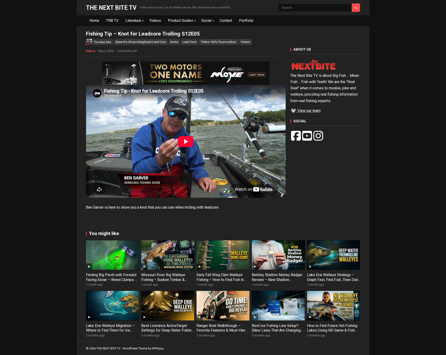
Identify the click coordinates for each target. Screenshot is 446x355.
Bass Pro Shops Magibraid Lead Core (141, 42)
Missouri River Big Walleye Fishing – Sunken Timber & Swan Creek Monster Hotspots (166, 280)
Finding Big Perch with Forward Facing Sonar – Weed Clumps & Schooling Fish (111, 280)
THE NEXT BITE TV (111, 7)
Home (94, 20)
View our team (308, 110)
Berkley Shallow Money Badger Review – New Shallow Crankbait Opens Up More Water (278, 280)
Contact (226, 20)
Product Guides (180, 20)
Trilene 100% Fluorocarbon (218, 42)
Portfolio (246, 20)
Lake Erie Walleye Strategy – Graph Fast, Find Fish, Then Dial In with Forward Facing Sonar (332, 280)
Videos (155, 20)
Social (206, 20)
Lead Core (189, 42)
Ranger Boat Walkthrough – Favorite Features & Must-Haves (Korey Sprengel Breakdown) (223, 330)
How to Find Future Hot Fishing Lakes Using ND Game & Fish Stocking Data (332, 330)
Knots (174, 42)
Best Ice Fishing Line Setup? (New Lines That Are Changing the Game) (276, 330)
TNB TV (112, 20)
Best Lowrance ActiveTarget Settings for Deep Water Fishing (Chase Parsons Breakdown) (167, 330)
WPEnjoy (158, 348)
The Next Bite (102, 42)
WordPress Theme (135, 348)
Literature (133, 20)
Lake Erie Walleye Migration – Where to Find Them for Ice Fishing (110, 330)
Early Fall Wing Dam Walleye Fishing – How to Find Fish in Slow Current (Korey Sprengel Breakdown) (220, 282)
